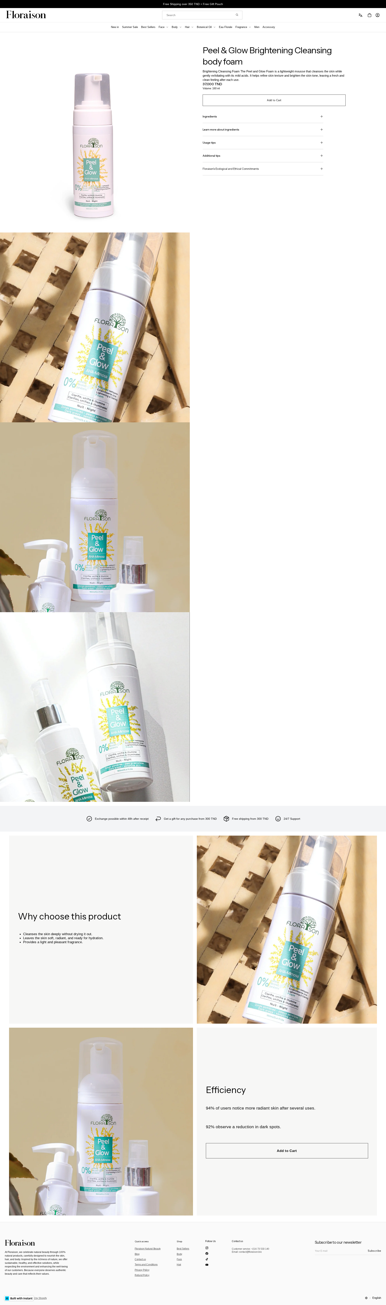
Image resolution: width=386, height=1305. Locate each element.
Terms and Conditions (146, 1264)
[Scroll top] (380, 1299)
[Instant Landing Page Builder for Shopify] (19, 1298)
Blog (137, 1254)
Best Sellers (148, 27)
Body (175, 27)
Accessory (269, 27)
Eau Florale (225, 27)
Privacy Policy (142, 1270)
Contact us (140, 1259)
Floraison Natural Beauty (148, 1248)
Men (256, 27)
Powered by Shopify (36, 1298)
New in (115, 27)
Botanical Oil (204, 27)
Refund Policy (142, 1275)
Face (161, 27)
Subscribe (374, 1250)
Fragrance (241, 27)
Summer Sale (130, 27)
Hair (187, 27)
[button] (361, 15)
